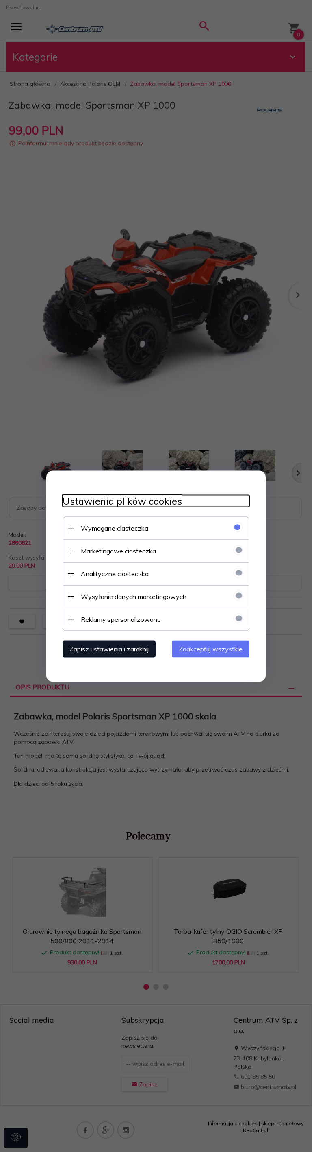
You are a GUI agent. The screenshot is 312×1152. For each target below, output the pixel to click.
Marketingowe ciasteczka (118, 550)
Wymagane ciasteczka (114, 528)
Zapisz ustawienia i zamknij (109, 649)
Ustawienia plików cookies (122, 501)
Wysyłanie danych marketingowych (133, 596)
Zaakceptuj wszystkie (211, 649)
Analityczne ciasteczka (115, 573)
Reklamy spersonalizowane (121, 619)
